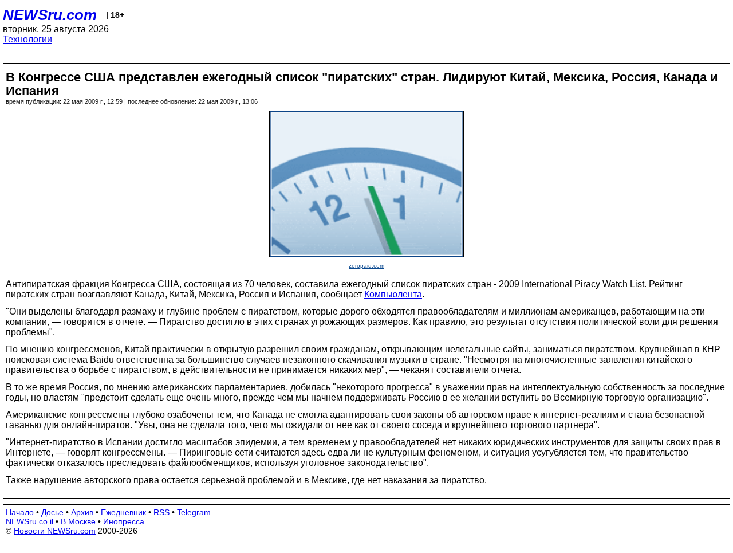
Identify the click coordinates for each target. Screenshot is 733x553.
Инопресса (123, 521)
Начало (20, 512)
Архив (82, 512)
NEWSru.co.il (29, 521)
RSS (161, 512)
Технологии (27, 39)
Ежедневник (123, 512)
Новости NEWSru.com (55, 530)
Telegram (194, 512)
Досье (52, 512)
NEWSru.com (50, 14)
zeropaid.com (366, 265)
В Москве (78, 521)
